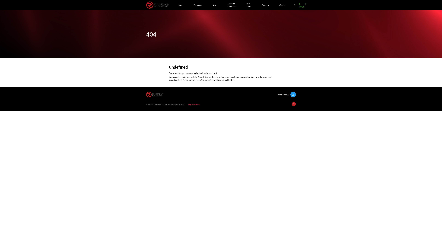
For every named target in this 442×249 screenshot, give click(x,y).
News (214, 5)
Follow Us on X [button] (283, 95)
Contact (282, 5)
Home (180, 5)
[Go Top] (294, 104)
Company (198, 5)
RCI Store (248, 5)
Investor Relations (232, 5)
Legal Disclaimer (194, 105)
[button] (295, 5)
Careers (265, 5)
